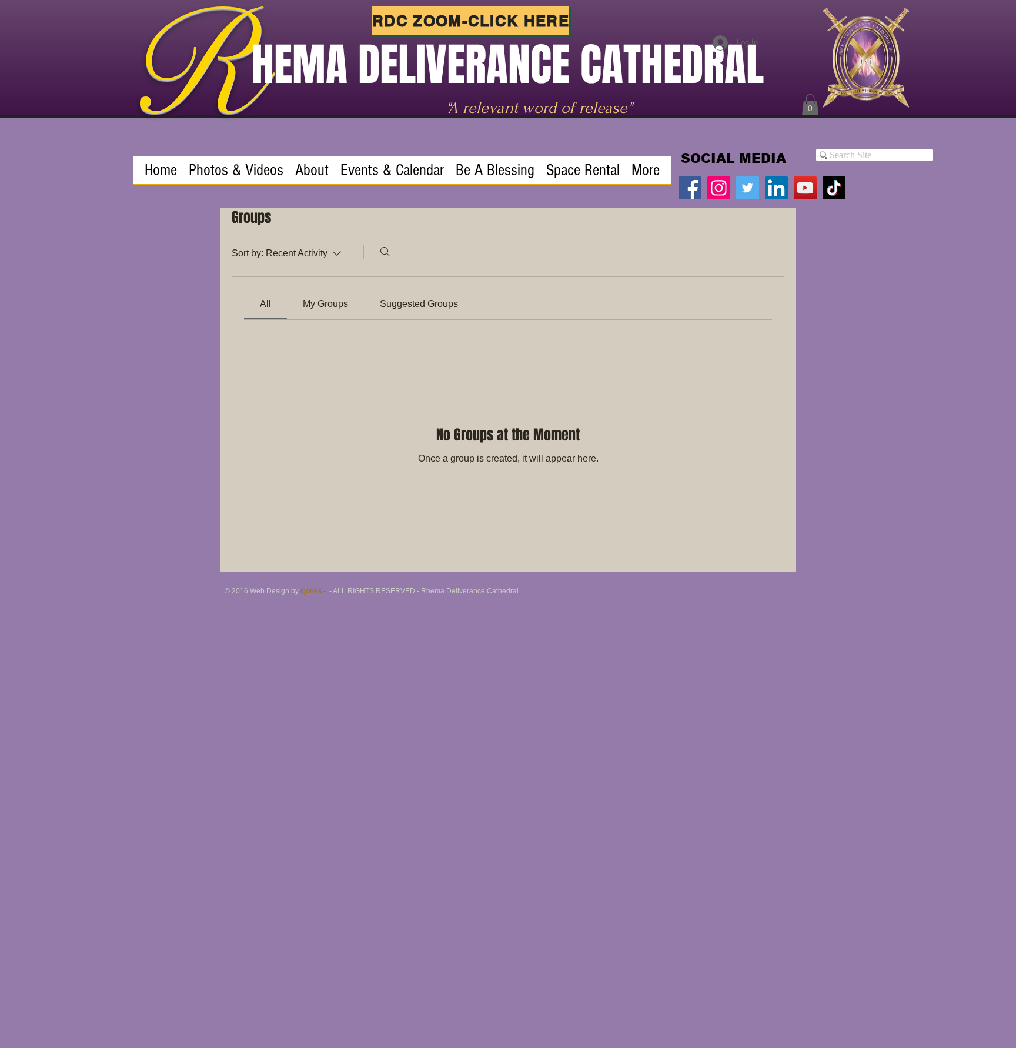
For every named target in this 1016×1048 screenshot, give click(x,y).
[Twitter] (747, 187)
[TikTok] (834, 187)
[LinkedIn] (776, 187)
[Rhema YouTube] (805, 187)
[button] (810, 104)
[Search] (385, 252)
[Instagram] (718, 187)
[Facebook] (690, 187)
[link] (265, 304)
